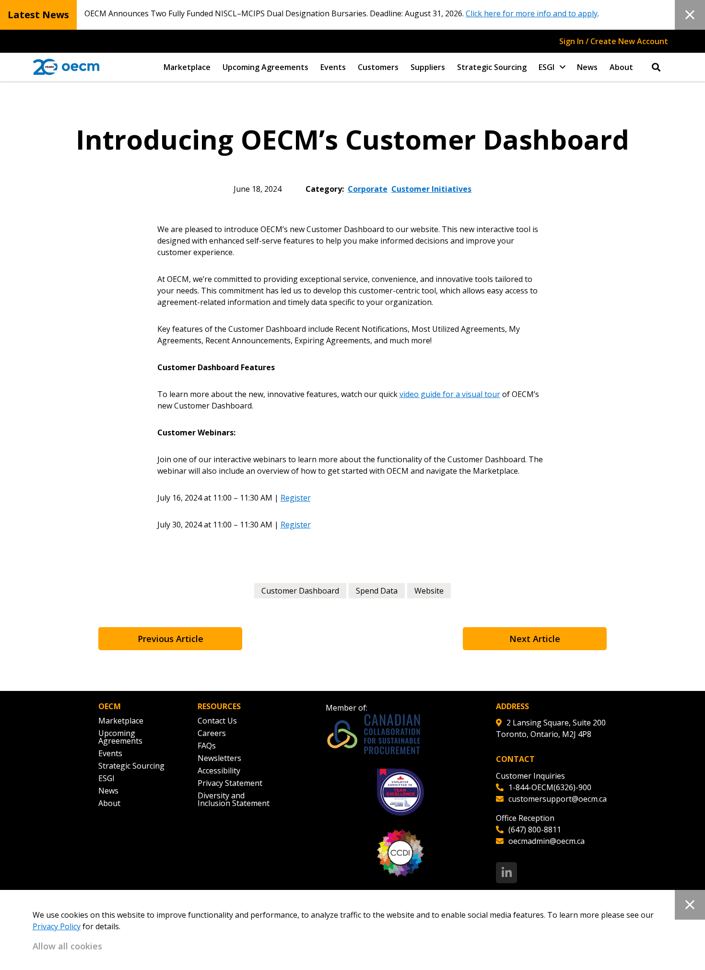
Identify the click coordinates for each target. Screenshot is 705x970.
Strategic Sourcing (492, 67)
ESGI (546, 67)
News (587, 67)
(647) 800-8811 (534, 829)
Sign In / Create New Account (613, 41)
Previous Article (170, 638)
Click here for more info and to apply (532, 13)
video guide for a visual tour (450, 394)
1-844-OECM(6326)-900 (549, 787)
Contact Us (217, 720)
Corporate (368, 189)
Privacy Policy (57, 926)
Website (429, 590)
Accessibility (219, 770)
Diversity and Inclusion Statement (234, 799)
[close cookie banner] (690, 905)
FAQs (207, 745)
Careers (212, 733)
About (621, 67)
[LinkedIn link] (506, 872)
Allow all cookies (67, 946)
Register (296, 497)
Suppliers (428, 67)
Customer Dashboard (300, 590)
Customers (378, 67)
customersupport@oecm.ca (557, 799)
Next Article (534, 638)
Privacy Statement (230, 783)
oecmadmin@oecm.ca (546, 841)
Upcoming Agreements (265, 67)
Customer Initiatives (431, 189)
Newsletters (219, 758)
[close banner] (690, 15)
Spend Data (377, 590)
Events (333, 67)
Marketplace (187, 67)
